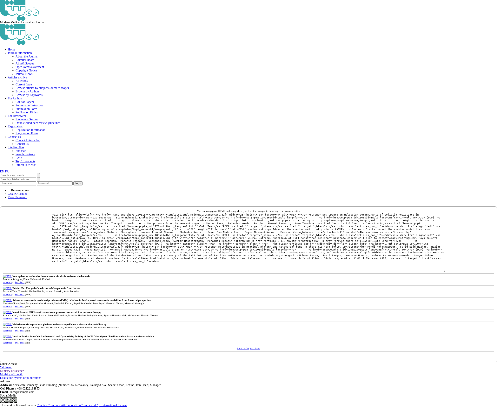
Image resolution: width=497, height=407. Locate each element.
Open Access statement (30, 67)
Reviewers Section (27, 119)
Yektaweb (6, 367)
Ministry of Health (11, 374)
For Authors (15, 98)
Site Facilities (16, 147)
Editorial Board (25, 60)
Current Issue (24, 84)
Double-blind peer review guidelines (38, 122)
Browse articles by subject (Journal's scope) (42, 88)
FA (7, 171)
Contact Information (28, 140)
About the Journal (26, 56)
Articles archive (17, 77)
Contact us (14, 136)
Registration (15, 126)
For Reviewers (17, 115)
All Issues (22, 81)
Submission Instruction (29, 105)
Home (11, 49)
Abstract (7, 282)
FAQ (19, 157)
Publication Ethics (27, 112)
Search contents (25, 154)
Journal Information (20, 53)
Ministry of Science (12, 370)
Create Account (17, 193)
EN (2, 171)
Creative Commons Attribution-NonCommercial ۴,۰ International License (82, 405)
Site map (21, 150)
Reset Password (17, 197)
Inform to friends (26, 164)
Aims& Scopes (25, 63)
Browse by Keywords (29, 95)
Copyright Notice (26, 70)
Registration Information (30, 129)
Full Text (19, 282)
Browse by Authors (27, 91)
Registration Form (27, 133)
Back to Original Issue (248, 348)
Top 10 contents (25, 161)
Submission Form (26, 108)
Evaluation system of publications (20, 377)
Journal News (24, 74)
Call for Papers (25, 101)
